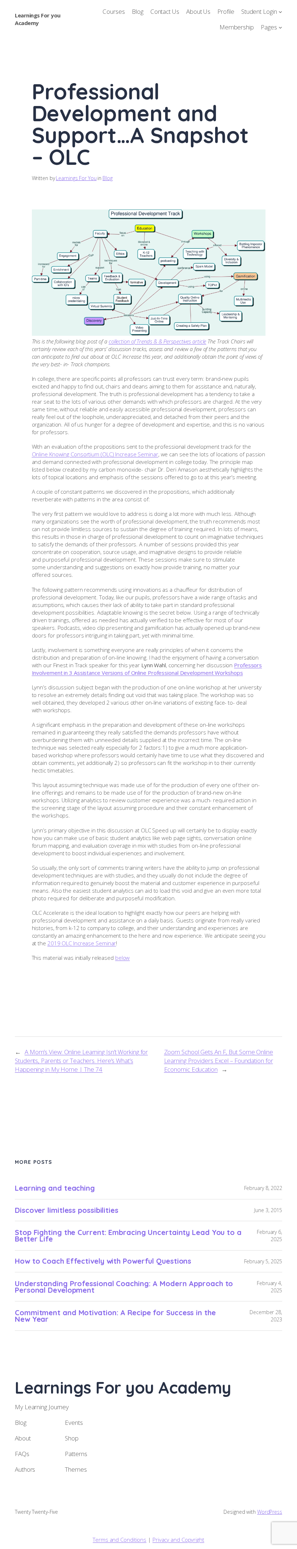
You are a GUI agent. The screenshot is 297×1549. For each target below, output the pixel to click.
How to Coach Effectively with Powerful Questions (103, 1261)
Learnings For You (76, 178)
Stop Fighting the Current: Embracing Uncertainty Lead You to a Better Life (128, 1235)
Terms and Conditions (119, 1539)
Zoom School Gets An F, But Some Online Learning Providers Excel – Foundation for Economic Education (218, 1060)
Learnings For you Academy (37, 19)
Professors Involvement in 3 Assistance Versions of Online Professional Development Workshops (147, 668)
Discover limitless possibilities (66, 1210)
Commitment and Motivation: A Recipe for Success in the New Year (115, 1315)
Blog (108, 178)
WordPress (269, 1511)
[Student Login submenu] (280, 11)
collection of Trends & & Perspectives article (157, 341)
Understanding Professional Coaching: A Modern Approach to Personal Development (124, 1286)
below (122, 957)
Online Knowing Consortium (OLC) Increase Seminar (95, 454)
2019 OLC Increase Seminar (81, 943)
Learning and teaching (55, 1188)
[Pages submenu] (280, 27)
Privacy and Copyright (178, 1539)
